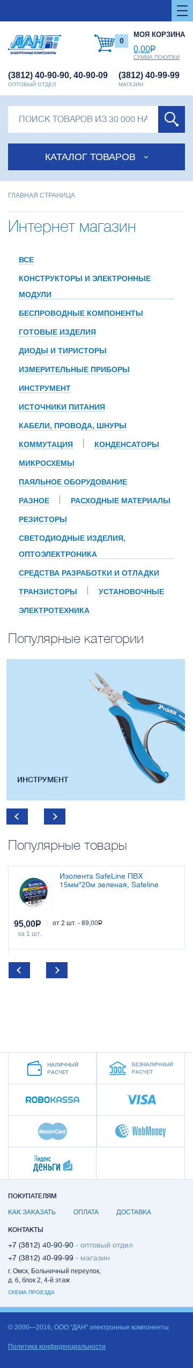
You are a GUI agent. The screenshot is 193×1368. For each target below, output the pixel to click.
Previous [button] (17, 816)
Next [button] (54, 816)
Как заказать (32, 1212)
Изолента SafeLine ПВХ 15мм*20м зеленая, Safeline (109, 880)
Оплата (86, 1212)
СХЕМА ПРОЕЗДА (31, 1292)
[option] (95, 729)
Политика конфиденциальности (57, 1346)
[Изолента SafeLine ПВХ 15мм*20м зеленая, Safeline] (34, 892)
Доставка (133, 1212)
